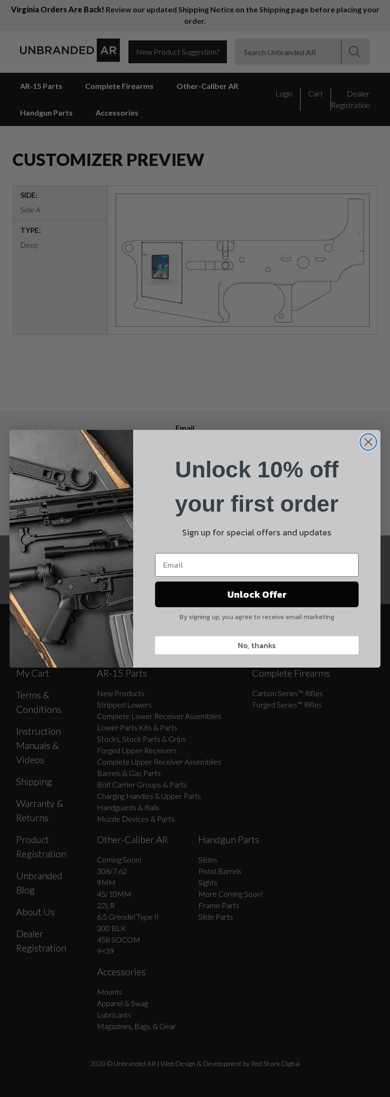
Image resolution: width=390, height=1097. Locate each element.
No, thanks (257, 645)
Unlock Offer (257, 594)
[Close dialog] (368, 442)
